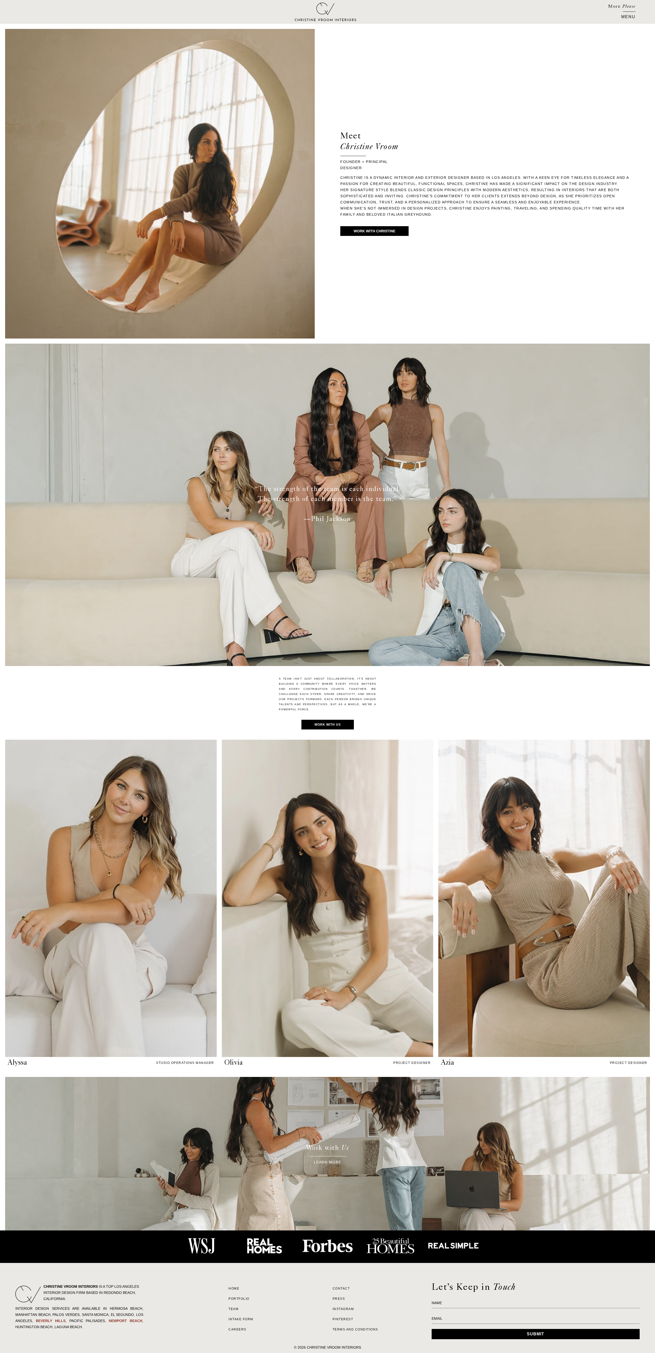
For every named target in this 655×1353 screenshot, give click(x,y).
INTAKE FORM (240, 1319)
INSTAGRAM (343, 1309)
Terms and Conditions (355, 1329)
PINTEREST (343, 1319)
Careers (237, 1329)
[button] (628, 16)
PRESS (339, 1299)
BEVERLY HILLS (51, 1321)
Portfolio (238, 1299)
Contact (341, 1288)
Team (233, 1309)
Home (233, 1288)
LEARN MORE (327, 1162)
